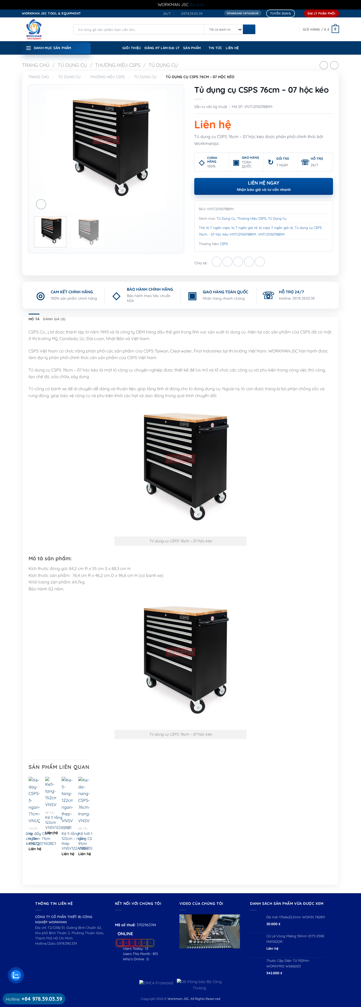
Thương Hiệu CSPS (117, 65)
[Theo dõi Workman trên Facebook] (118, 917)
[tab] (34, 319)
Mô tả (34, 319)
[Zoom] (41, 204)
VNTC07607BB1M (271, 234)
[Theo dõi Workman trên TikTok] (130, 917)
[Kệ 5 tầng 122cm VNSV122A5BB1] (51, 792)
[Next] (168, 151)
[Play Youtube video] (209, 931)
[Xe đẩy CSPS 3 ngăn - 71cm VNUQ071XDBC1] (34, 800)
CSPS (224, 244)
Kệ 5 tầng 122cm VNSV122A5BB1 (58, 822)
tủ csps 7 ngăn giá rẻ (276, 227)
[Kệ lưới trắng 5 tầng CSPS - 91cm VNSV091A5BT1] (84, 800)
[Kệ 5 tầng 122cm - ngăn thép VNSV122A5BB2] (67, 800)
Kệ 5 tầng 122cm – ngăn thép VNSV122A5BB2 (75, 841)
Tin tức (215, 48)
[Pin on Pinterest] (249, 262)
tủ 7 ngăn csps (218, 227)
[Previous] (43, 151)
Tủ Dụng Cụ (72, 65)
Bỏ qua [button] (196, 4)
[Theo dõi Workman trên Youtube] (124, 917)
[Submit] (249, 30)
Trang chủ (35, 65)
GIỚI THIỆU (131, 48)
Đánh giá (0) (54, 319)
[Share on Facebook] (217, 262)
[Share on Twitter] (228, 262)
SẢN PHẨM (192, 48)
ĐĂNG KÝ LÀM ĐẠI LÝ (162, 48)
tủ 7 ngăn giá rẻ (244, 227)
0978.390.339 (67, 943)
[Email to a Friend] (238, 262)
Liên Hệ (232, 48)
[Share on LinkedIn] (260, 262)
